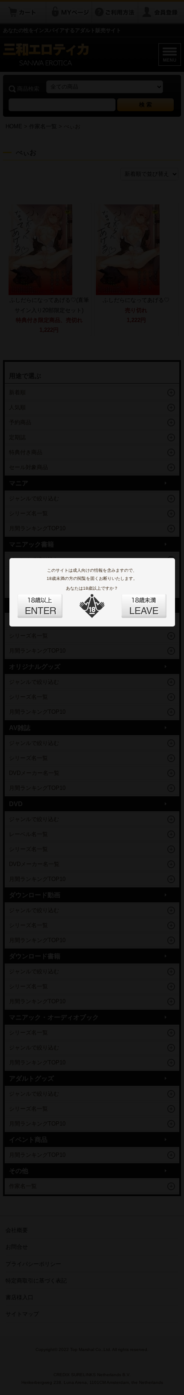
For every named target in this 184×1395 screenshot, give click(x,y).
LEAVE (134, 601)
